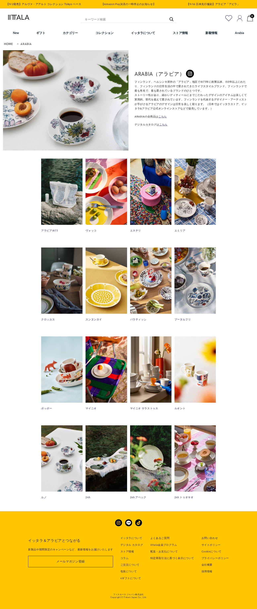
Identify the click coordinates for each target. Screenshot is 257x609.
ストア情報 (127, 551)
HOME (8, 44)
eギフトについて (130, 578)
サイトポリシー (211, 545)
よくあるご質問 (160, 538)
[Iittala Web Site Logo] (16, 17)
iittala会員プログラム (163, 545)
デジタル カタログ (131, 545)
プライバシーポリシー (215, 558)
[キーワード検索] (169, 17)
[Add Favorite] (229, 18)
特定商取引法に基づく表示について (172, 558)
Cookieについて (212, 551)
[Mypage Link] (240, 18)
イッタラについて (131, 538)
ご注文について (130, 564)
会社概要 (207, 564)
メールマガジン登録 (70, 561)
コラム (124, 558)
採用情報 (207, 571)
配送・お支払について (164, 551)
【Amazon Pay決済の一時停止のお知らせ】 (128, 4)
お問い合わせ (210, 538)
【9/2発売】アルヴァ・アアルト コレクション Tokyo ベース (43, 4)
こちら (162, 116)
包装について (128, 571)
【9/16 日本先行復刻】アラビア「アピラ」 (213, 4)
